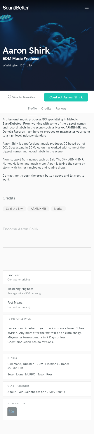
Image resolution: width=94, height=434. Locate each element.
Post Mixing (15, 302)
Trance (65, 364)
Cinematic (14, 364)
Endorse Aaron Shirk (20, 229)
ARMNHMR (38, 209)
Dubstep (28, 364)
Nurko (58, 209)
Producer (13, 275)
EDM (40, 364)
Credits (46, 108)
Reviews (61, 108)
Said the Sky (14, 209)
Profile (32, 108)
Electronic (52, 364)
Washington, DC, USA (17, 65)
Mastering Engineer (20, 289)
